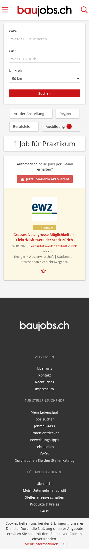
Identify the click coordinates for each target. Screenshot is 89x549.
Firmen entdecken (45, 433)
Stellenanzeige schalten (44, 497)
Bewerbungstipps (44, 439)
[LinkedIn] (48, 342)
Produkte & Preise (44, 504)
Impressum (44, 389)
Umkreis (15, 70)
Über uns (44, 368)
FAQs (44, 453)
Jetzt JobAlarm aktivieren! (47, 179)
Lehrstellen (44, 446)
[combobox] (44, 39)
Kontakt (44, 375)
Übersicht (45, 483)
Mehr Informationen (41, 544)
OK (65, 544)
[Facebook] (41, 342)
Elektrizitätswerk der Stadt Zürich (53, 246)
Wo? (12, 50)
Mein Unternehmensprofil (44, 490)
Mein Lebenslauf (44, 412)
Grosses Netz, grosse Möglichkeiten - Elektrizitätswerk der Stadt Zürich (44, 237)
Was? (13, 31)
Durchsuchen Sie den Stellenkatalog (44, 460)
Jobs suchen (45, 419)
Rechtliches (44, 382)
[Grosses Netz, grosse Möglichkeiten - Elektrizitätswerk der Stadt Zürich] (44, 209)
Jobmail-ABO (44, 426)
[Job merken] (44, 270)
